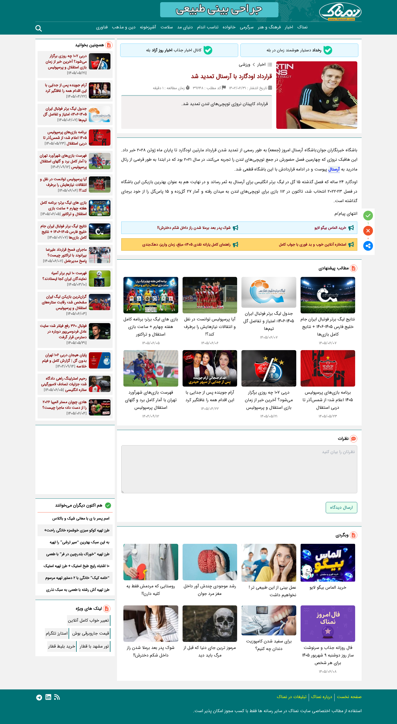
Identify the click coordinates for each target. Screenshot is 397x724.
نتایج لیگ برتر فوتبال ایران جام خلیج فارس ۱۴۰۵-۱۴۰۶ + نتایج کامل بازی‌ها (328, 327)
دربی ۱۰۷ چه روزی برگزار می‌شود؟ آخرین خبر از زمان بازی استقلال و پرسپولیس (269, 400)
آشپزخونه (148, 27)
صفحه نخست (349, 696)
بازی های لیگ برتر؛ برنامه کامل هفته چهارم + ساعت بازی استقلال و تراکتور (150, 327)
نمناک (302, 27)
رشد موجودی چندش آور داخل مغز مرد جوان (210, 590)
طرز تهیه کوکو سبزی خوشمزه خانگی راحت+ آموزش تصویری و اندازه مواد (76, 530)
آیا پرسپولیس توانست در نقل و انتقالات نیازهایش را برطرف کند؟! (210, 327)
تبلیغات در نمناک (292, 696)
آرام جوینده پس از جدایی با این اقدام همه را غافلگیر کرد (210, 396)
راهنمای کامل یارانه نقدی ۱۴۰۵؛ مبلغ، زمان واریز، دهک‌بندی (186, 244)
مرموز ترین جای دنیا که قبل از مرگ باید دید (210, 651)
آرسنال (334, 169)
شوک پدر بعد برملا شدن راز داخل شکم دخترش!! (194, 227)
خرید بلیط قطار (61, 646)
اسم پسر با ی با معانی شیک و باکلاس (80, 518)
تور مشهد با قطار (94, 646)
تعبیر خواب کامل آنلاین (88, 620)
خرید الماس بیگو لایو (330, 227)
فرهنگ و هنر (269, 27)
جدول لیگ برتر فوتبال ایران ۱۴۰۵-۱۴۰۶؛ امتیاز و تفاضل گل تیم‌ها (268, 321)
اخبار (289, 27)
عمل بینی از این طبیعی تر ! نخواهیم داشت (272, 591)
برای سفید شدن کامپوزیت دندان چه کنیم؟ (269, 645)
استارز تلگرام (57, 633)
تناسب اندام (207, 27)
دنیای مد (185, 27)
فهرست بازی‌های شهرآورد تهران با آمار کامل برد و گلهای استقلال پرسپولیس (151, 400)
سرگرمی (247, 27)
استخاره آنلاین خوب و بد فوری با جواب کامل (312, 244)
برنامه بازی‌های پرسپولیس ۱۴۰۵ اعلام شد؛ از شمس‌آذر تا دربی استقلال (327, 400)
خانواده (229, 27)
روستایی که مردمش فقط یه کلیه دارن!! (150, 590)
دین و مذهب (124, 27)
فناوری (101, 27)
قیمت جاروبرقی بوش (90, 633)
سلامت (166, 27)
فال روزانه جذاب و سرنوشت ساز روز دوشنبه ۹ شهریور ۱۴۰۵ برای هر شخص (328, 655)
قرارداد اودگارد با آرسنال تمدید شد (231, 76)
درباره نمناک (321, 696)
